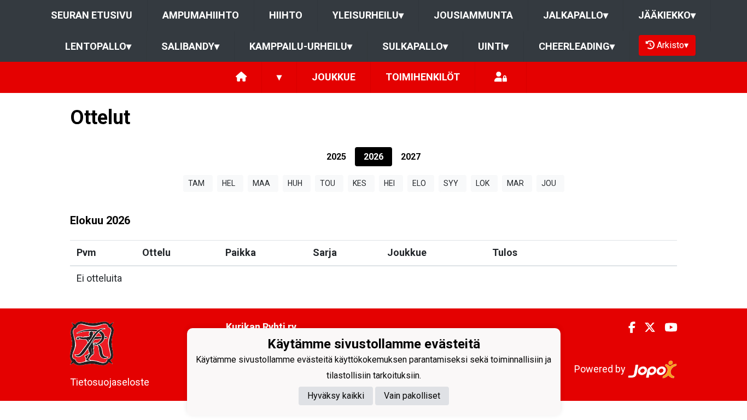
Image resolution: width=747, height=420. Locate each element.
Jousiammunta (473, 15)
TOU (327, 183)
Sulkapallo (415, 46)
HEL (228, 183)
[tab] (336, 156)
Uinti (493, 46)
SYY (450, 183)
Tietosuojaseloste (109, 382)
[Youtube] (666, 328)
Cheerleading (577, 46)
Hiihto (285, 15)
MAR (515, 183)
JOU (548, 183)
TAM (196, 183)
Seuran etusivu (91, 15)
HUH (295, 183)
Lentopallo (98, 46)
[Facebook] (627, 328)
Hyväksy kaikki (335, 395)
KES (359, 183)
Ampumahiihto (200, 15)
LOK (482, 183)
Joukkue (333, 77)
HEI (389, 183)
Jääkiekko (667, 15)
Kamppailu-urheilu (300, 46)
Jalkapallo (575, 15)
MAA (261, 183)
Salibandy (190, 46)
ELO (419, 183)
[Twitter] (645, 328)
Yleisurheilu (368, 15)
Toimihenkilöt (423, 77)
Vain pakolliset (412, 395)
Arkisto (672, 45)
